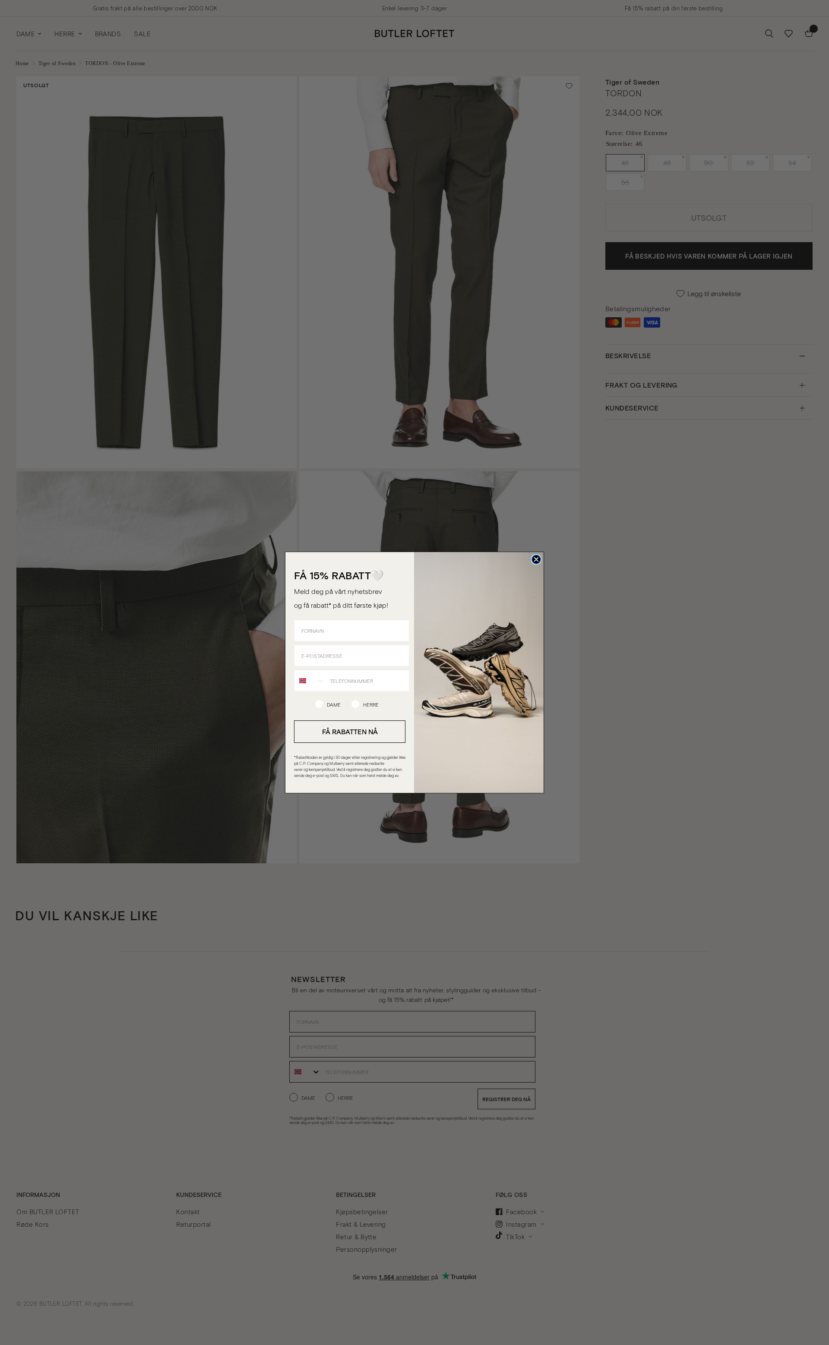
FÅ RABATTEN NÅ (350, 731)
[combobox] (310, 680)
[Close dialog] (536, 559)
